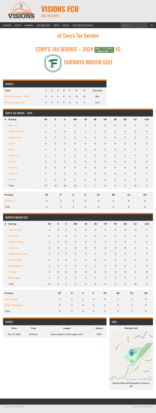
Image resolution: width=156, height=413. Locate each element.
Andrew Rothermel (18, 253)
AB (45, 119)
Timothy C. (14, 173)
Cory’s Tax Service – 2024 (17, 96)
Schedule (7, 25)
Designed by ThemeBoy (143, 407)
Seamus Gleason (16, 131)
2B (85, 119)
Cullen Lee (14, 248)
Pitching (9, 194)
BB (125, 119)
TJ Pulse (13, 272)
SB (115, 119)
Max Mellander (15, 266)
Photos (65, 25)
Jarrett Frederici (16, 241)
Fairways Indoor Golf (14, 102)
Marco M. (13, 125)
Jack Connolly (15, 229)
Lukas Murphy (15, 260)
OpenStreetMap (142, 379)
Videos (56, 25)
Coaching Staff (43, 25)
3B (95, 119)
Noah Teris (14, 236)
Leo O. (12, 149)
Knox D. (12, 161)
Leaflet (129, 379)
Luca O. (12, 143)
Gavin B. (12, 179)
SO (135, 119)
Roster (18, 25)
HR (105, 119)
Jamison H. (14, 155)
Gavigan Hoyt (15, 137)
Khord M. (13, 167)
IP (61, 194)
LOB (147, 119)
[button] (131, 352)
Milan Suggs (14, 278)
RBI (75, 119)
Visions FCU (60, 8)
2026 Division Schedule (82, 25)
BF (47, 194)
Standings (28, 25)
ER (98, 194)
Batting (12, 119)
